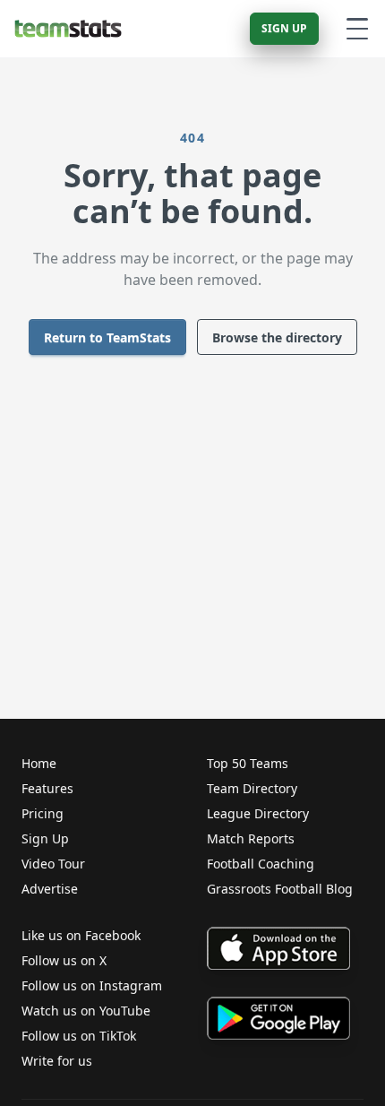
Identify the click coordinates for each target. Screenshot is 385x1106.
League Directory (258, 813)
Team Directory (252, 788)
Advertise (49, 888)
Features (47, 788)
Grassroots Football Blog (280, 888)
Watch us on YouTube (85, 1010)
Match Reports (251, 838)
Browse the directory (277, 337)
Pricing (42, 813)
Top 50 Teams (247, 763)
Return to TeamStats (107, 337)
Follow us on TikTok (78, 1035)
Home (38, 763)
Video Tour (53, 863)
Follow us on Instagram (91, 985)
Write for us (56, 1060)
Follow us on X (64, 960)
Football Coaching (260, 863)
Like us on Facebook (81, 935)
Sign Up (284, 28)
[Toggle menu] (357, 28)
